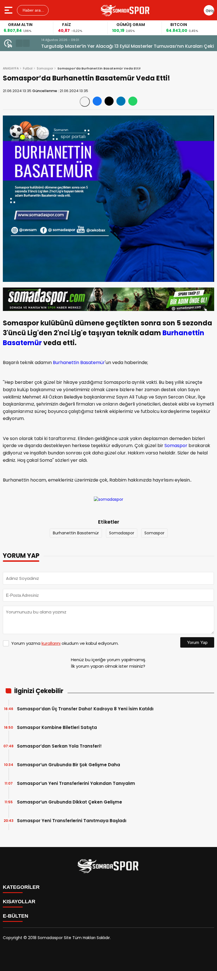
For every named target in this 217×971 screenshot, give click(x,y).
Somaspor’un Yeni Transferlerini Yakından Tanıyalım (76, 783)
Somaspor (45, 68)
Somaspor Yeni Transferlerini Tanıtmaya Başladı (71, 821)
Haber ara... (32, 10)
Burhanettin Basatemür (79, 362)
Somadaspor (121, 533)
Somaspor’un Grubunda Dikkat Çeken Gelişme (69, 802)
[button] (19, 43)
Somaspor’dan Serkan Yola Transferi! (59, 746)
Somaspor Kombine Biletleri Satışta (57, 727)
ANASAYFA (11, 68)
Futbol (27, 68)
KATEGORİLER (21, 887)
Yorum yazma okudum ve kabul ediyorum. (65, 643)
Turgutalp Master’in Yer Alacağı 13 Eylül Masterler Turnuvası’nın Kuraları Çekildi (123, 46)
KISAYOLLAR (19, 901)
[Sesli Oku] (85, 102)
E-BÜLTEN (15, 916)
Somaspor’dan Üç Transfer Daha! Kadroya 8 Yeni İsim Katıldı (85, 709)
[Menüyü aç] (9, 10)
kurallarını (51, 643)
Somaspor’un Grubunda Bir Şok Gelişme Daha (68, 765)
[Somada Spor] (125, 10)
